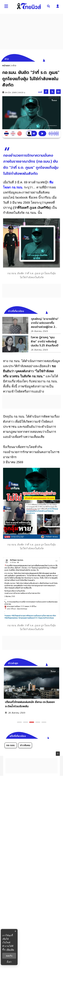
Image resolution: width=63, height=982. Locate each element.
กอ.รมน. (10, 745)
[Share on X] (52, 91)
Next (59, 662)
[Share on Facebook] (46, 91)
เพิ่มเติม (10, 949)
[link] (31, 325)
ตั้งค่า (9, 962)
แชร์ (40, 92)
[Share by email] (58, 91)
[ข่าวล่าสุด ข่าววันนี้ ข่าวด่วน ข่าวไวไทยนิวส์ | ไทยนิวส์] (29, 6)
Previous (53, 662)
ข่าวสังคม (25, 745)
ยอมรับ (9, 955)
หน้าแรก (6, 65)
